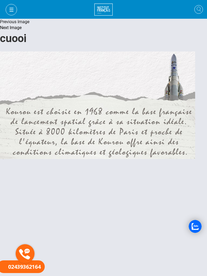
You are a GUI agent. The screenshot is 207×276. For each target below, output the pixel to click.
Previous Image (14, 21)
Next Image (11, 27)
